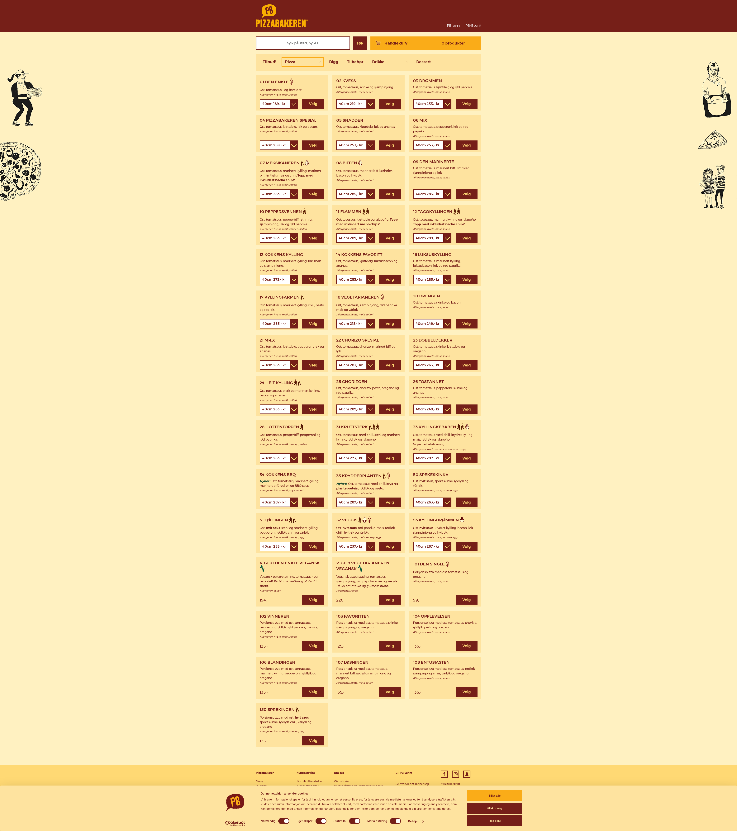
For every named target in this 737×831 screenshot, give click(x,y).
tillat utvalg (494, 808)
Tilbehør (355, 61)
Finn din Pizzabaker (309, 781)
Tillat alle (495, 795)
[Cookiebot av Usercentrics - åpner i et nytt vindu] (235, 823)
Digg (333, 61)
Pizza (290, 61)
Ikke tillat (495, 820)
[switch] (321, 821)
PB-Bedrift (473, 25)
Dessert (423, 61)
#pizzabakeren (450, 784)
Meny (259, 781)
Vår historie (341, 781)
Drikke (378, 61)
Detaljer (413, 821)
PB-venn (453, 25)
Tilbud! (269, 61)
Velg (313, 104)
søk (360, 43)
